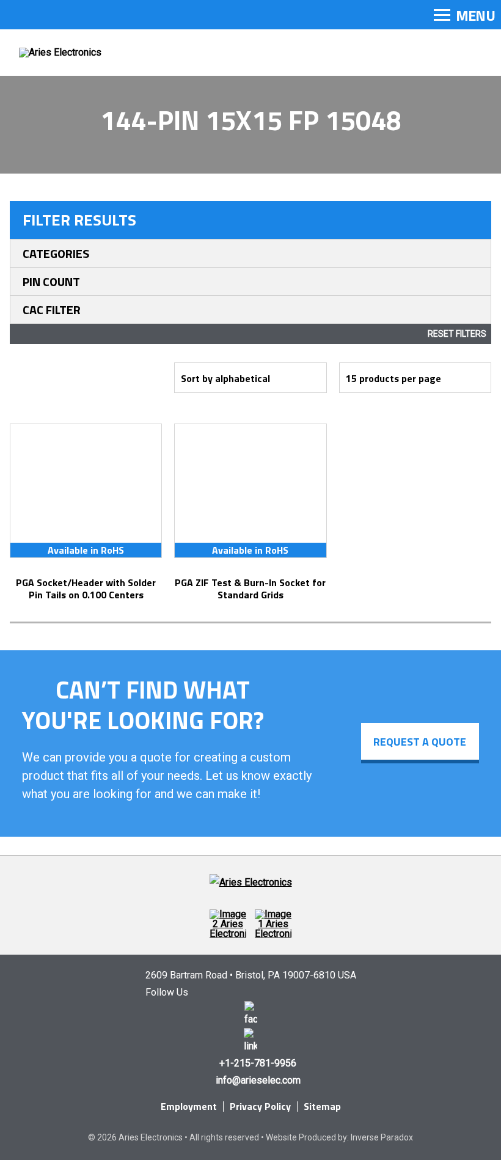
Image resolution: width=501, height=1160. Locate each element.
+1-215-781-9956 (257, 1063)
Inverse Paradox (382, 1137)
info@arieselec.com (258, 1080)
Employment (189, 1106)
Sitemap (322, 1106)
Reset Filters (457, 334)
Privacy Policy (260, 1106)
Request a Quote (419, 741)
